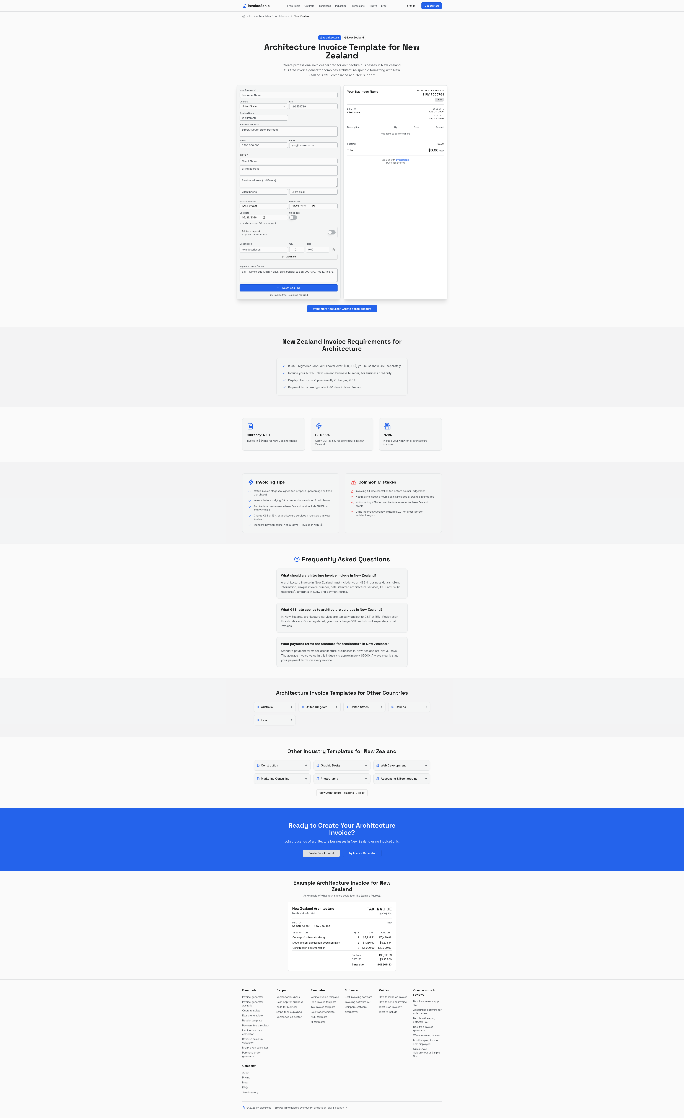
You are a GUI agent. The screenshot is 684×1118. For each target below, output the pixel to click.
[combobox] (264, 106)
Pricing (373, 5)
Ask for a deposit (251, 231)
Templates (325, 5)
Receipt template (252, 1020)
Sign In (411, 5)
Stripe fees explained (289, 1011)
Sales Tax (294, 212)
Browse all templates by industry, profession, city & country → (311, 1107)
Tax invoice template (323, 1006)
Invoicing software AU (357, 1001)
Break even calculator (255, 1047)
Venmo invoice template (325, 996)
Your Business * (248, 90)
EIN (291, 101)
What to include (388, 1011)
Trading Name (247, 113)
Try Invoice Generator (362, 853)
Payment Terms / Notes (252, 266)
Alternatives (352, 1011)
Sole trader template (323, 1011)
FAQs (245, 1087)
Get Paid (309, 5)
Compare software (356, 1006)
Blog (384, 5)
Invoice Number (248, 201)
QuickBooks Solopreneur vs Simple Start (426, 1052)
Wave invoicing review (426, 1035)
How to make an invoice (393, 996)
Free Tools (293, 5)
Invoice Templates (260, 16)
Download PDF (291, 287)
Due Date (244, 212)
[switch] (293, 217)
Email (292, 140)
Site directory (250, 1092)
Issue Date (294, 201)
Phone (243, 140)
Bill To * (244, 155)
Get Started (431, 5)
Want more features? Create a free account (342, 309)
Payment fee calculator (255, 1025)
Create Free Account (321, 853)
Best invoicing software (358, 996)
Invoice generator (252, 996)
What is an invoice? (390, 1006)
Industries (340, 5)
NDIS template (319, 1016)
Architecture (282, 16)
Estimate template (252, 1015)
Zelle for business (286, 1006)
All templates (318, 1021)
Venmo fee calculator (289, 1016)
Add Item (291, 256)
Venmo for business (288, 996)
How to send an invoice (393, 1001)
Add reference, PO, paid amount (259, 223)
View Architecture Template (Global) (342, 792)
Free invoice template (323, 1001)
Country (244, 101)
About (245, 1072)
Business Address (249, 124)
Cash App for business (289, 1001)
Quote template (251, 1010)
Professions (358, 5)
